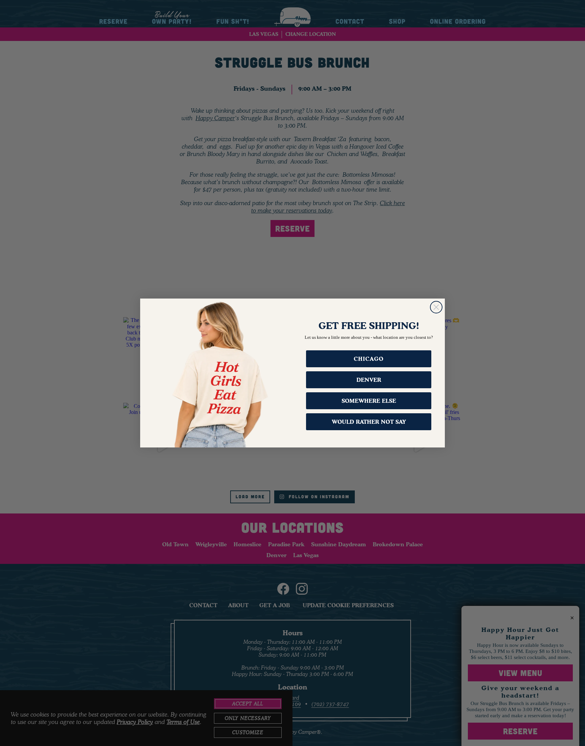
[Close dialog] (436, 307)
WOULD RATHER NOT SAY (369, 421)
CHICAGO (369, 358)
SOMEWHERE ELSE (369, 400)
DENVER (368, 379)
